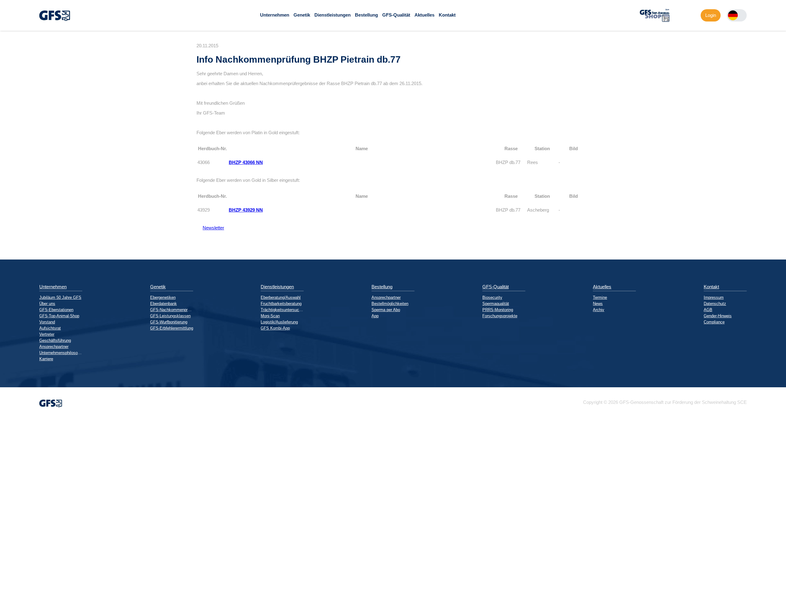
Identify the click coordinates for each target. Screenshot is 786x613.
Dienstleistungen (332, 15)
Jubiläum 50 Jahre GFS (60, 297)
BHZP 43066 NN (246, 162)
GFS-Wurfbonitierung (168, 322)
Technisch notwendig (10, 529)
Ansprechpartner (53, 346)
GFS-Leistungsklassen (170, 316)
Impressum (714, 297)
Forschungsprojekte (499, 316)
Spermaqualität (495, 303)
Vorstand (47, 322)
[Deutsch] (733, 15)
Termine (600, 297)
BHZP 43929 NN (246, 210)
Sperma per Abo (386, 309)
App (375, 316)
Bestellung (366, 15)
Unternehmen (274, 15)
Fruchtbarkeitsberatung (281, 303)
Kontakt (447, 15)
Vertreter (46, 334)
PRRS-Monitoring (497, 309)
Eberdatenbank (163, 303)
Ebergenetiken (163, 297)
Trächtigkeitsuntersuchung (282, 309)
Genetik (302, 15)
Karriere (46, 359)
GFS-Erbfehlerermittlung (171, 328)
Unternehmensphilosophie (60, 352)
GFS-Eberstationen (56, 309)
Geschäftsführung (55, 340)
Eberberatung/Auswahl (281, 297)
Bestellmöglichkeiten (390, 303)
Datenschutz (715, 303)
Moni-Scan (270, 316)
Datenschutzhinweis (20, 610)
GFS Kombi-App (275, 328)
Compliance (714, 322)
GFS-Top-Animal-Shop (59, 316)
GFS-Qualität (396, 15)
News (598, 303)
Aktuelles (424, 15)
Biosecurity (492, 297)
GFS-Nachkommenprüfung (171, 309)
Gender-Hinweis (718, 316)
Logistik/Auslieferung (279, 322)
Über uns (47, 303)
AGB (708, 309)
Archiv (598, 309)
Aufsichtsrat (50, 328)
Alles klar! (5, 597)
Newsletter (210, 227)
